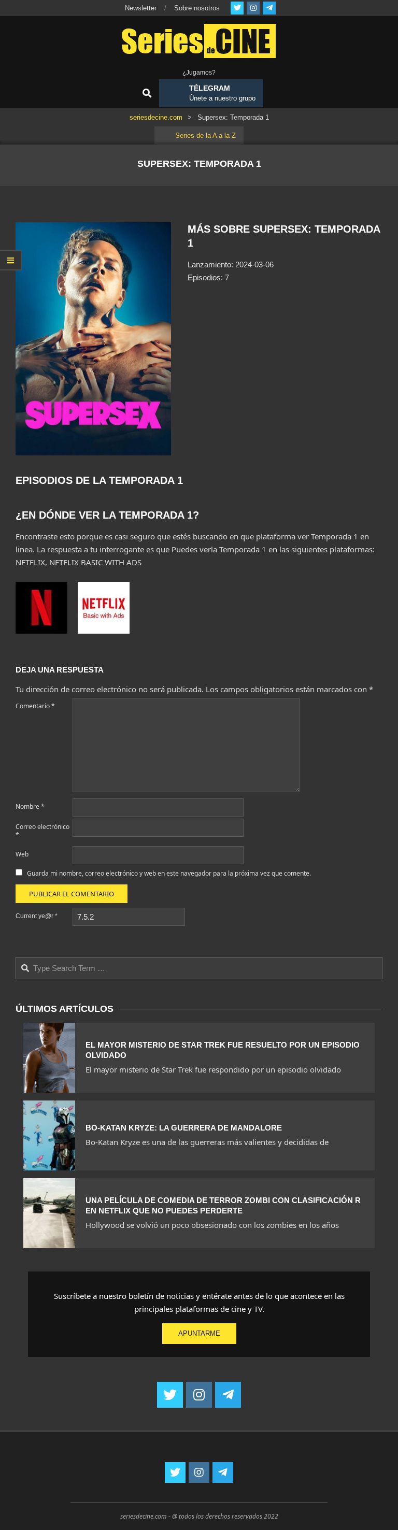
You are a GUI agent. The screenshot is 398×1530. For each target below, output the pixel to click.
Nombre (30, 806)
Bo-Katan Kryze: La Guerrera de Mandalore (184, 1127)
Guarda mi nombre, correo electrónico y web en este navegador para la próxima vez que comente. (169, 873)
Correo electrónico (42, 830)
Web (22, 854)
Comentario (35, 706)
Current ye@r (37, 916)
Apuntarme (199, 1333)
